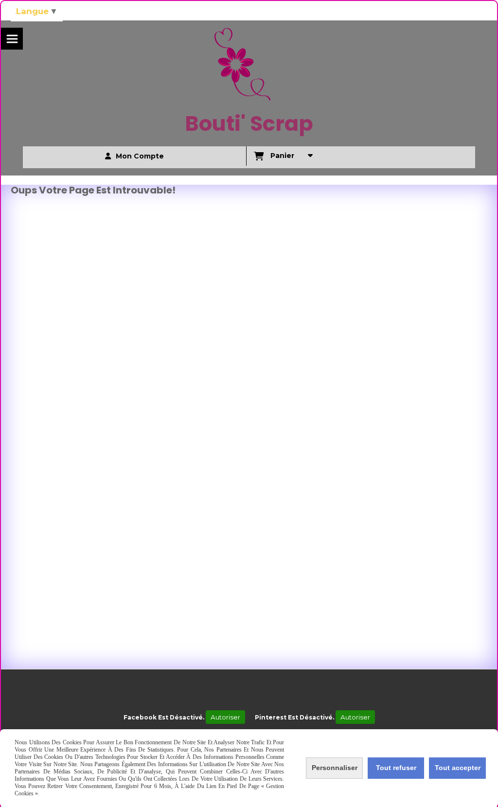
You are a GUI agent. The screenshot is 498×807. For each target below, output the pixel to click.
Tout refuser (396, 768)
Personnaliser (334, 768)
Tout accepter (457, 768)
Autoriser (225, 717)
